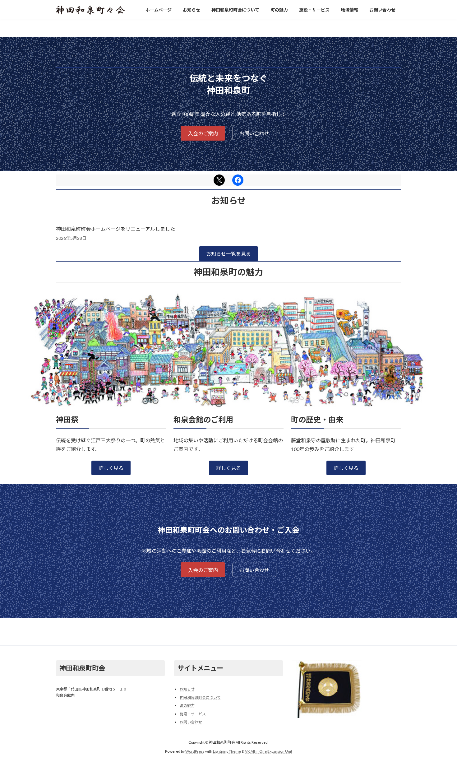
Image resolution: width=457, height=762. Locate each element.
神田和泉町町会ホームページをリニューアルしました (115, 229)
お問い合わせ (254, 133)
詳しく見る (111, 468)
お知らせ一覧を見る (228, 254)
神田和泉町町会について (200, 697)
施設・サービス (193, 714)
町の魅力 (187, 705)
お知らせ (187, 689)
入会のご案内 (203, 133)
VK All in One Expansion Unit (268, 751)
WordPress (195, 751)
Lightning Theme (227, 751)
